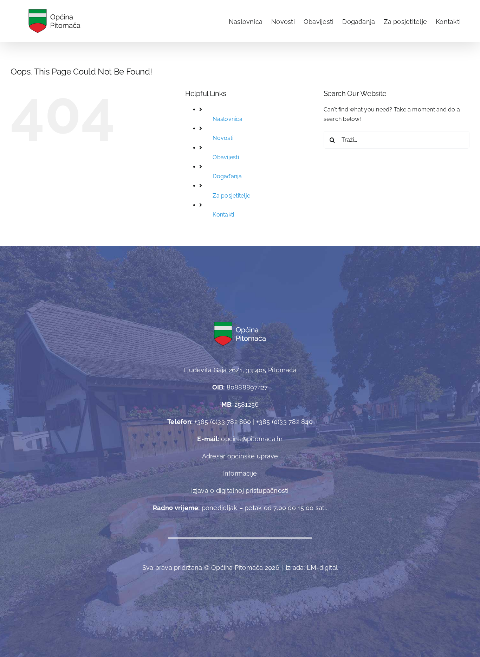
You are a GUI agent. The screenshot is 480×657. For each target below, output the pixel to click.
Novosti (223, 138)
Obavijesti (226, 157)
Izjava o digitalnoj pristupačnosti (239, 490)
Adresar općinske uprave (240, 456)
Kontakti (223, 214)
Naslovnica (227, 119)
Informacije (240, 473)
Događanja (227, 176)
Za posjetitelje (231, 195)
